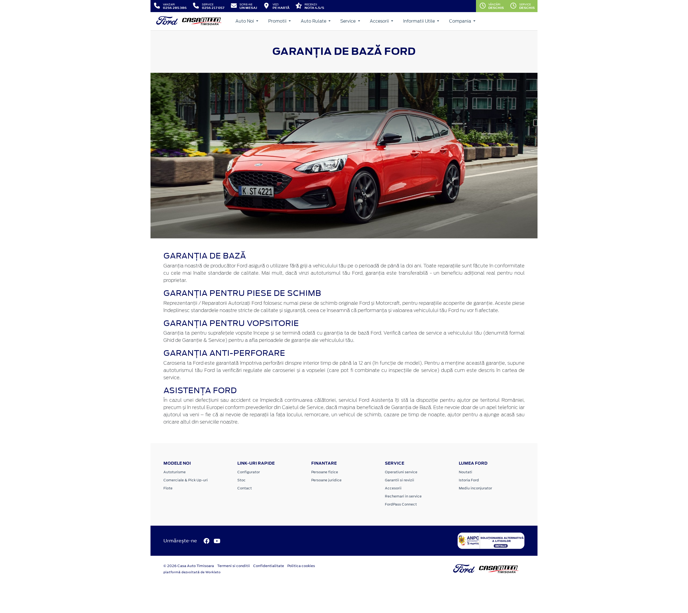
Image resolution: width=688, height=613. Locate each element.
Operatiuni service (401, 472)
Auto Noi (245, 21)
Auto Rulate (314, 21)
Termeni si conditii (233, 565)
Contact (244, 488)
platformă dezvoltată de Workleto (192, 572)
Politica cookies (301, 565)
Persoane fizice (324, 472)
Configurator (248, 472)
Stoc (241, 480)
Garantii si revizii (399, 480)
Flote (168, 488)
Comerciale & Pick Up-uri (185, 480)
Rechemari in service (403, 496)
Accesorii (380, 21)
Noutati (465, 472)
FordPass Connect (401, 504)
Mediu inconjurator (475, 488)
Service (348, 21)
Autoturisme (174, 472)
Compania (460, 21)
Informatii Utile (419, 21)
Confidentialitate (268, 565)
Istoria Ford (469, 480)
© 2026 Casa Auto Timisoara (188, 565)
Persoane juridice (326, 480)
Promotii (278, 21)
